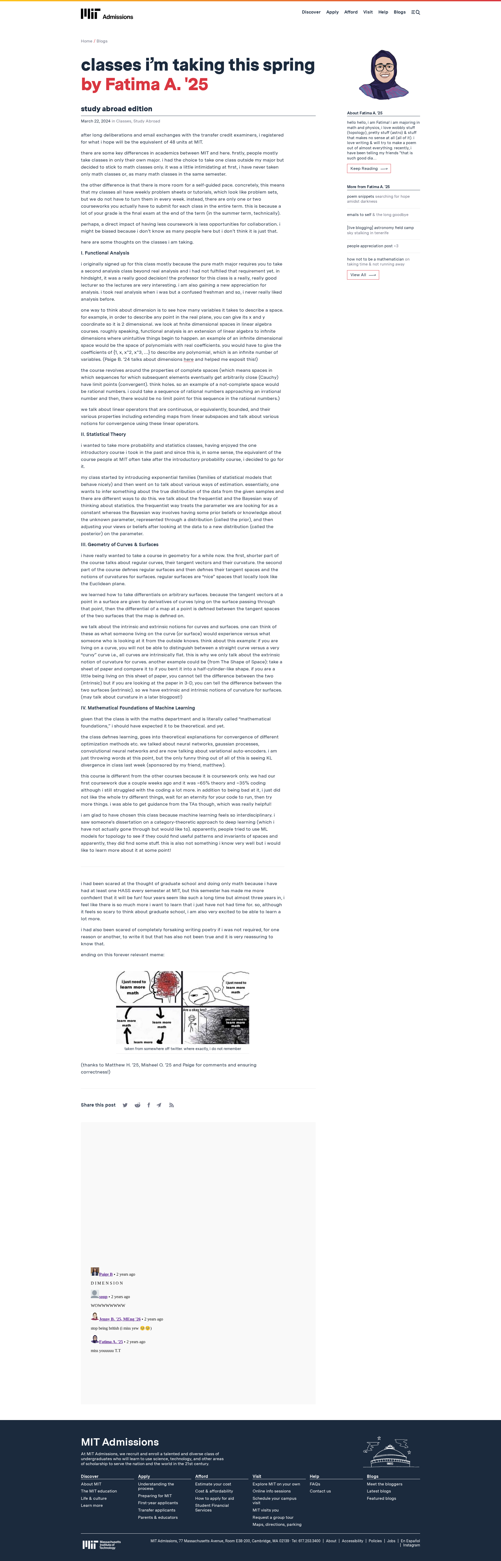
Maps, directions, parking (277, 1524)
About (331, 1541)
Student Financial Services (212, 1508)
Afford (201, 1476)
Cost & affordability (214, 1491)
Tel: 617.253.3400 (306, 1541)
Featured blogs (381, 1498)
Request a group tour (273, 1517)
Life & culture (94, 1498)
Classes (123, 121)
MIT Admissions (120, 1442)
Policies (375, 1541)
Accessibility (352, 1541)
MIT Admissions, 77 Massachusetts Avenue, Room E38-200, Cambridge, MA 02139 (220, 1541)
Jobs (391, 1541)
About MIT (91, 1484)
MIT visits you (266, 1510)
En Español (410, 1541)
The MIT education (99, 1491)
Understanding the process (156, 1486)
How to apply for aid (214, 1498)
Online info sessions (272, 1491)
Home (86, 41)
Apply (144, 1476)
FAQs (315, 1484)
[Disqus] (198, 1195)
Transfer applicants (156, 1510)
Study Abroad (146, 121)
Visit (257, 1476)
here (189, 359)
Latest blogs (379, 1491)
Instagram (411, 1545)
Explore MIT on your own (276, 1484)
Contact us (320, 1491)
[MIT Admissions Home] (107, 12)
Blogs (102, 41)
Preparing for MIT (155, 1495)
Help (314, 1476)
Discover (89, 1476)
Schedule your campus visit (274, 1501)
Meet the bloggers (384, 1484)
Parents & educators (158, 1517)
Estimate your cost (213, 1484)
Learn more (92, 1505)
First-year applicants (158, 1502)
